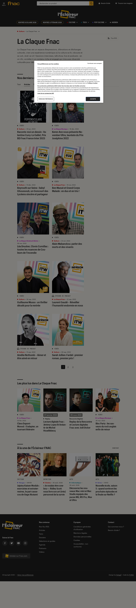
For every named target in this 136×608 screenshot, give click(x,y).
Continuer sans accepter (94, 63)
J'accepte (93, 99)
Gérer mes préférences (46, 99)
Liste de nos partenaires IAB (45, 93)
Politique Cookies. (92, 83)
